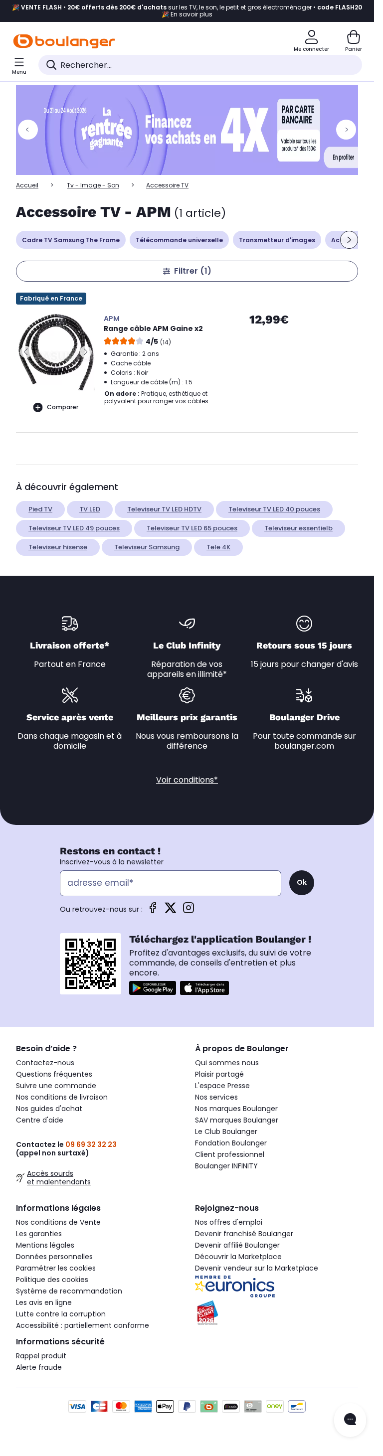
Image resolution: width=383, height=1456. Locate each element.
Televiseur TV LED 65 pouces (192, 528)
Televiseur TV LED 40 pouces (274, 509)
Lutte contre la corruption (61, 1314)
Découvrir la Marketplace (238, 1257)
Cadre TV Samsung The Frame (71, 240)
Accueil (27, 185)
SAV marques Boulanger (236, 1120)
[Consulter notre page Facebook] (153, 911)
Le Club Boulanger (226, 1131)
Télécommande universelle (179, 240)
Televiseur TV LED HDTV (164, 509)
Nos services (216, 1097)
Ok (302, 882)
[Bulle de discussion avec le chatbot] (350, 1420)
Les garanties (39, 1234)
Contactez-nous (45, 1063)
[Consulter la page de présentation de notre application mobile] (152, 988)
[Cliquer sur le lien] (191, 130)
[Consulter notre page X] (171, 911)
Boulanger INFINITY (226, 1166)
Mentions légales (45, 1245)
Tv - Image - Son (93, 185)
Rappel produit (41, 1356)
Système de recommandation (69, 1291)
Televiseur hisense (57, 547)
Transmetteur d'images (277, 240)
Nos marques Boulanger (236, 1109)
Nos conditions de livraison (62, 1097)
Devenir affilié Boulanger (237, 1245)
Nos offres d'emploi (228, 1222)
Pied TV (40, 509)
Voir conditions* (187, 780)
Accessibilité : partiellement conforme (82, 1325)
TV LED (89, 509)
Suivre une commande (56, 1086)
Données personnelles (54, 1257)
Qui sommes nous (227, 1063)
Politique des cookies (52, 1280)
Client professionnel (229, 1154)
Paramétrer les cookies (56, 1268)
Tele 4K (218, 547)
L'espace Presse (222, 1086)
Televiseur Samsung (147, 547)
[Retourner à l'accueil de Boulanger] (64, 41)
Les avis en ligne (44, 1302)
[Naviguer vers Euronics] (276, 1286)
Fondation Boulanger (231, 1143)
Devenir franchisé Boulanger (244, 1234)
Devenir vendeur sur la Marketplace (256, 1268)
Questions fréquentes (54, 1074)
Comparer (62, 407)
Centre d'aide (39, 1120)
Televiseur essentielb (298, 528)
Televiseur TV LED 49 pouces (74, 528)
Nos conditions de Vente (58, 1222)
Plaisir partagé (219, 1074)
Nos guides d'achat (49, 1109)
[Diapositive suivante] (349, 240)
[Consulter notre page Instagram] (188, 911)
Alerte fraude (39, 1367)
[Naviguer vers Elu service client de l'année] (276, 1312)
